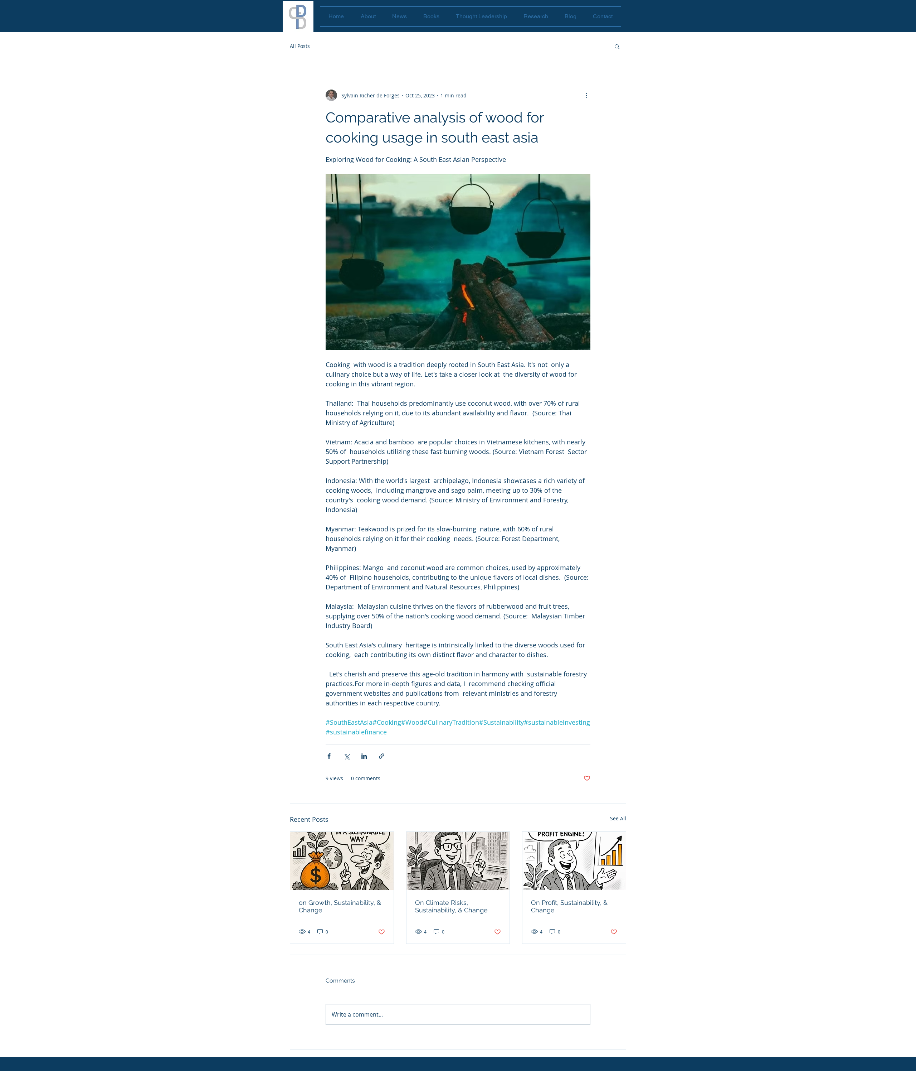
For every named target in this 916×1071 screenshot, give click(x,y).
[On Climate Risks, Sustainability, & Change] (458, 861)
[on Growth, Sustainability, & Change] (342, 861)
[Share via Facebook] (329, 756)
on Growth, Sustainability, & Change (340, 906)
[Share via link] (381, 756)
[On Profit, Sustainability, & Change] (574, 861)
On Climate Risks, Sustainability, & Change (451, 906)
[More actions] (586, 95)
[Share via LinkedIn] (364, 756)
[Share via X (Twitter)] (346, 756)
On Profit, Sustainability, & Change (569, 906)
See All (618, 818)
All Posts (300, 46)
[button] (617, 46)
